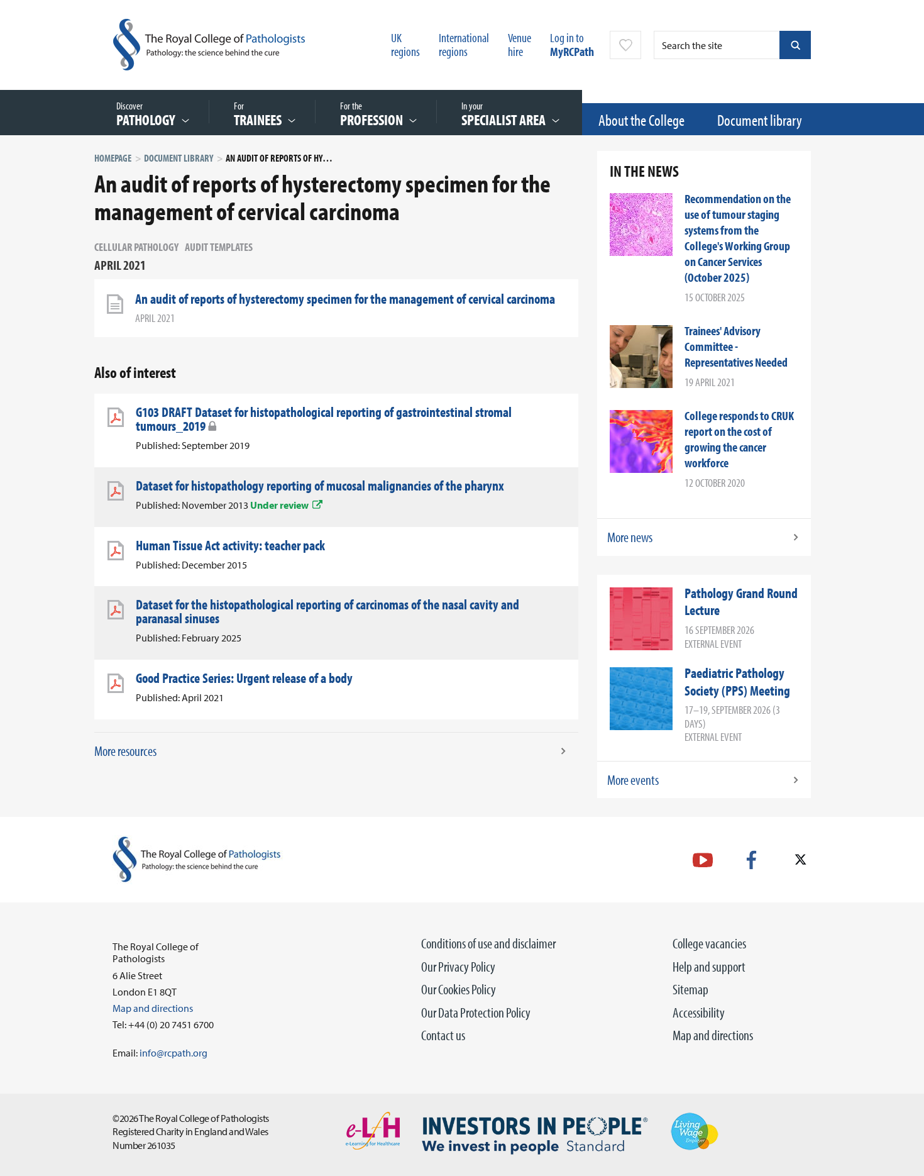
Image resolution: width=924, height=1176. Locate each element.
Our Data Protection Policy (476, 1012)
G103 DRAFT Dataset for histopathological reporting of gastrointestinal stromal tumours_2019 (324, 419)
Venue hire (519, 44)
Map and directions (713, 1035)
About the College (641, 120)
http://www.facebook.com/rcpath (751, 860)
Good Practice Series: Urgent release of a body (244, 678)
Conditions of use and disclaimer (488, 943)
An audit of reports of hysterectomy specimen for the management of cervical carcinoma (345, 299)
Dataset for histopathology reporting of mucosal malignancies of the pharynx (320, 485)
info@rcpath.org (173, 1052)
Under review (279, 505)
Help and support (709, 966)
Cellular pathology (136, 247)
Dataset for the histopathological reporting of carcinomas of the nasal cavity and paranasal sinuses (327, 611)
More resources (125, 751)
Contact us (443, 1035)
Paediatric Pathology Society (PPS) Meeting (737, 681)
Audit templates (219, 247)
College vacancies (709, 943)
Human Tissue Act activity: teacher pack (230, 545)
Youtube (703, 860)
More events (633, 780)
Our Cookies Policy (458, 989)
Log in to (572, 44)
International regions (464, 44)
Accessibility (699, 1012)
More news (629, 537)
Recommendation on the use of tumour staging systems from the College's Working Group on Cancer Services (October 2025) (738, 238)
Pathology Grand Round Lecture (741, 601)
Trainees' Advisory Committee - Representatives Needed (736, 346)
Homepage (112, 158)
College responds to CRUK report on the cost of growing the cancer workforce (739, 439)
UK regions (405, 44)
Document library (759, 120)
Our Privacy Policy (458, 966)
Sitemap (690, 989)
